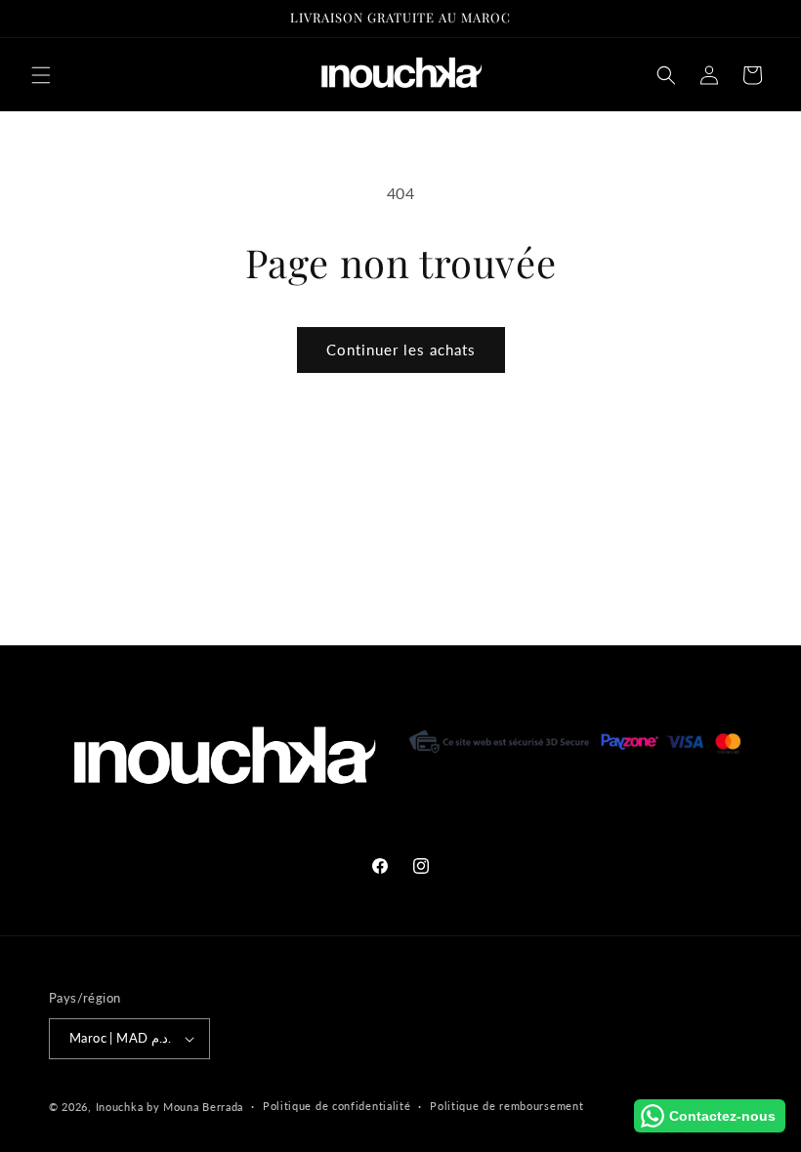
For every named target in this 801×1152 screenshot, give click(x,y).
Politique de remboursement (506, 1105)
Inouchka (120, 1106)
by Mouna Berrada (195, 1106)
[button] (41, 75)
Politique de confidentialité (337, 1105)
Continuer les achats (401, 349)
